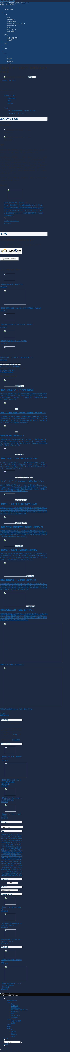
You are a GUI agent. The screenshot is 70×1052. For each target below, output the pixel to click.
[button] (14, 80)
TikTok (13, 1036)
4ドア (2, 366)
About (15, 734)
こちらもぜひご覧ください (16, 113)
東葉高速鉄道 (13, 364)
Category (4, 825)
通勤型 (18, 366)
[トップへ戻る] (0, 1049)
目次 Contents (4, 90)
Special (9, 1019)
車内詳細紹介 (15, 1008)
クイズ (13, 1023)
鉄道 (19, 364)
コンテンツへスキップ (7, 1)
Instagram (14, 1034)
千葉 (14, 366)
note (12, 1033)
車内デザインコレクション (19, 1010)
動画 (12, 1013)
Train (8, 1002)
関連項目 (10, 103)
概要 (9, 100)
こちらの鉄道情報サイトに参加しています (21, 110)
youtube (13, 1031)
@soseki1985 (16, 740)
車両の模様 (14, 1017)
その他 (6, 108)
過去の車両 (14, 1006)
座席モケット (4, 364)
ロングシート (8, 366)
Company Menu (12, 1000)
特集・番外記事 (16, 1021)
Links (9, 1026)
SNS (8, 1028)
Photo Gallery (12, 98)
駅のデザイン (15, 1015)
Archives (4, 882)
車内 (12, 1004)
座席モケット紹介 (10, 95)
